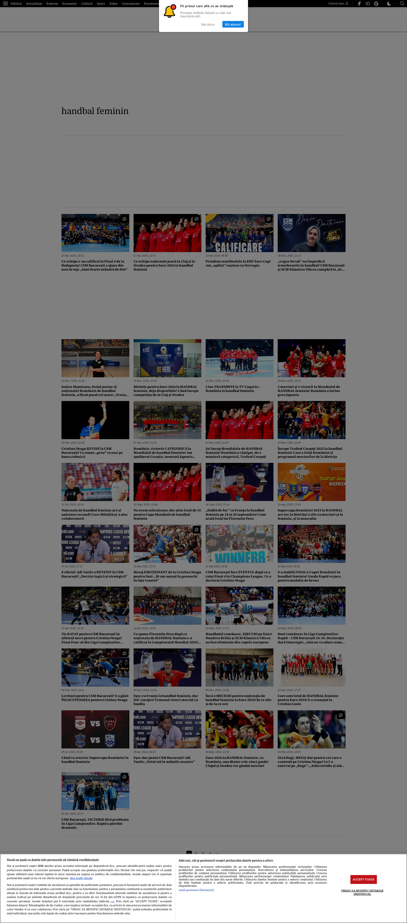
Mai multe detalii (81, 878)
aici (112, 901)
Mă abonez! (233, 24)
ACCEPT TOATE (364, 879)
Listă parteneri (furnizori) (196, 890)
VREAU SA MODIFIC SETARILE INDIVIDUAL (362, 892)
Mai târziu (208, 24)
